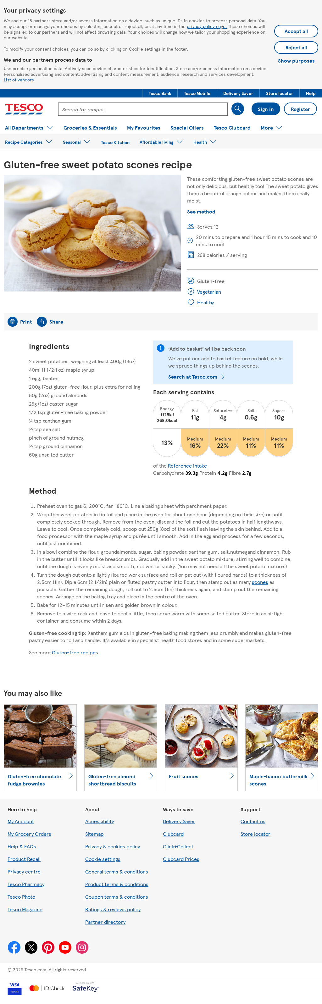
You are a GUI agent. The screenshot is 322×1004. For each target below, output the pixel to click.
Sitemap (94, 833)
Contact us (253, 821)
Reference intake (187, 465)
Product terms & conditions (116, 884)
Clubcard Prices (181, 859)
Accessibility (99, 821)
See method (201, 211)
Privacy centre (24, 871)
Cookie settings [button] (102, 859)
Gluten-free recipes (75, 652)
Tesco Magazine (25, 909)
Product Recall (24, 859)
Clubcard (173, 833)
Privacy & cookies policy (112, 846)
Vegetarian (209, 291)
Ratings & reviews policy (113, 909)
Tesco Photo (21, 896)
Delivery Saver (179, 821)
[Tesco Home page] (24, 109)
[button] (159, 93)
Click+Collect (178, 846)
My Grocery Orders (29, 833)
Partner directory (105, 921)
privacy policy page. (207, 26)
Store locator (255, 833)
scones (260, 581)
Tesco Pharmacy (26, 884)
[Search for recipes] (237, 109)
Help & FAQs (22, 846)
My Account (21, 821)
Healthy (205, 302)
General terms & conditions (116, 871)
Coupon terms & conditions (116, 896)
